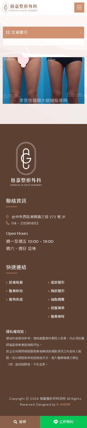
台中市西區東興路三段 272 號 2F (38, 217)
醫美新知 (16, 291)
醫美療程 (58, 316)
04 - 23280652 (25, 223)
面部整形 (58, 282)
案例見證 (16, 299)
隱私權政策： (16, 331)
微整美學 (58, 308)
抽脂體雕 (58, 299)
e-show (63, 404)
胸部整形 (58, 291)
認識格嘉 (16, 282)
